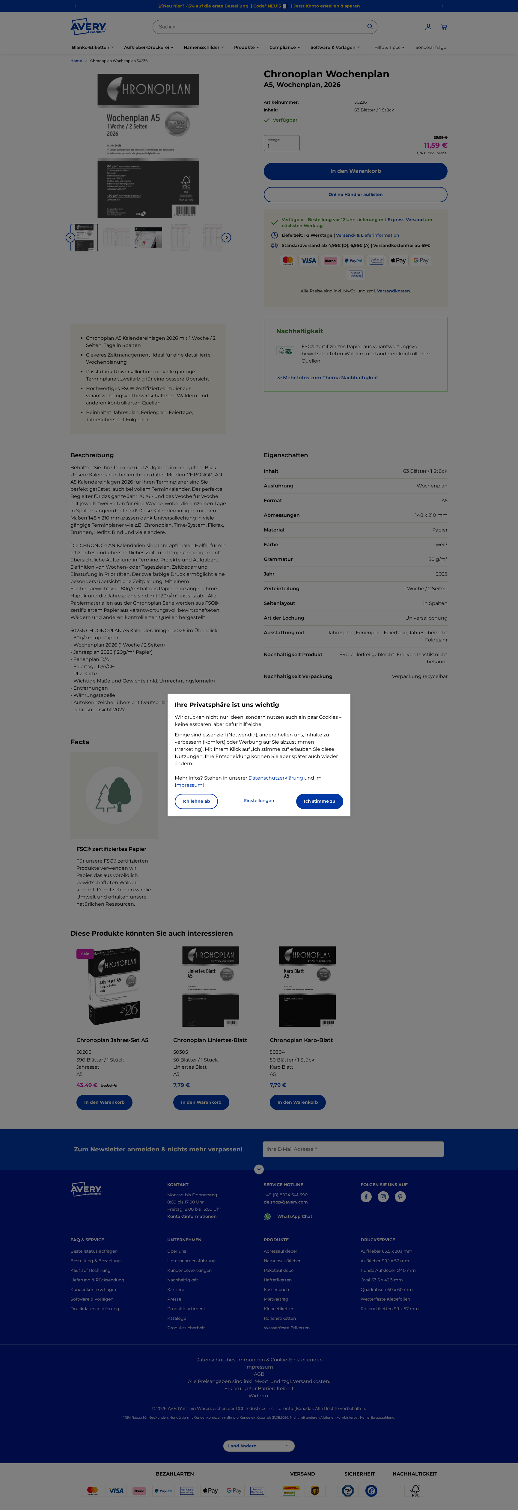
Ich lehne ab (196, 801)
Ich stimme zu (319, 801)
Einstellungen (259, 801)
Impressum (189, 785)
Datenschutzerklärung (276, 778)
